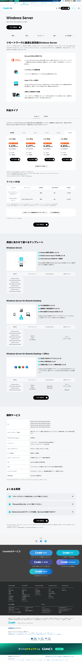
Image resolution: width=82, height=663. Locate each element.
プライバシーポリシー (51, 619)
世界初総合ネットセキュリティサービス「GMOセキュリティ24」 (17, 633)
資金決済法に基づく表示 (28, 619)
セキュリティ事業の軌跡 (57, 634)
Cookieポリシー (58, 619)
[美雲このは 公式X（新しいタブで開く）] (56, 8)
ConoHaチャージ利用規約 (26, 618)
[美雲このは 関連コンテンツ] (59, 8)
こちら (31, 176)
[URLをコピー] (46, 541)
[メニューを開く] (79, 8)
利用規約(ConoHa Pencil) (69, 618)
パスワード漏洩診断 (31, 633)
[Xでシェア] (36, 541)
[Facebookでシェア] (41, 541)
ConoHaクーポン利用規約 (35, 618)
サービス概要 (68, 619)
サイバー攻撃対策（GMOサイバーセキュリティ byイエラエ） (24, 634)
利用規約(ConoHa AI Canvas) (58, 618)
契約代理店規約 (10, 619)
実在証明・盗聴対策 (11, 634)
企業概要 (63, 619)
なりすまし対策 (50, 634)
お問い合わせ (45, 619)
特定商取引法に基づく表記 (18, 619)
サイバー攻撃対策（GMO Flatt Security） (40, 634)
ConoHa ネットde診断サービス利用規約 (46, 618)
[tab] (36, 117)
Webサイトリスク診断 (39, 633)
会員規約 (9, 618)
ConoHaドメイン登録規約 (16, 618)
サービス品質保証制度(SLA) (37, 619)
